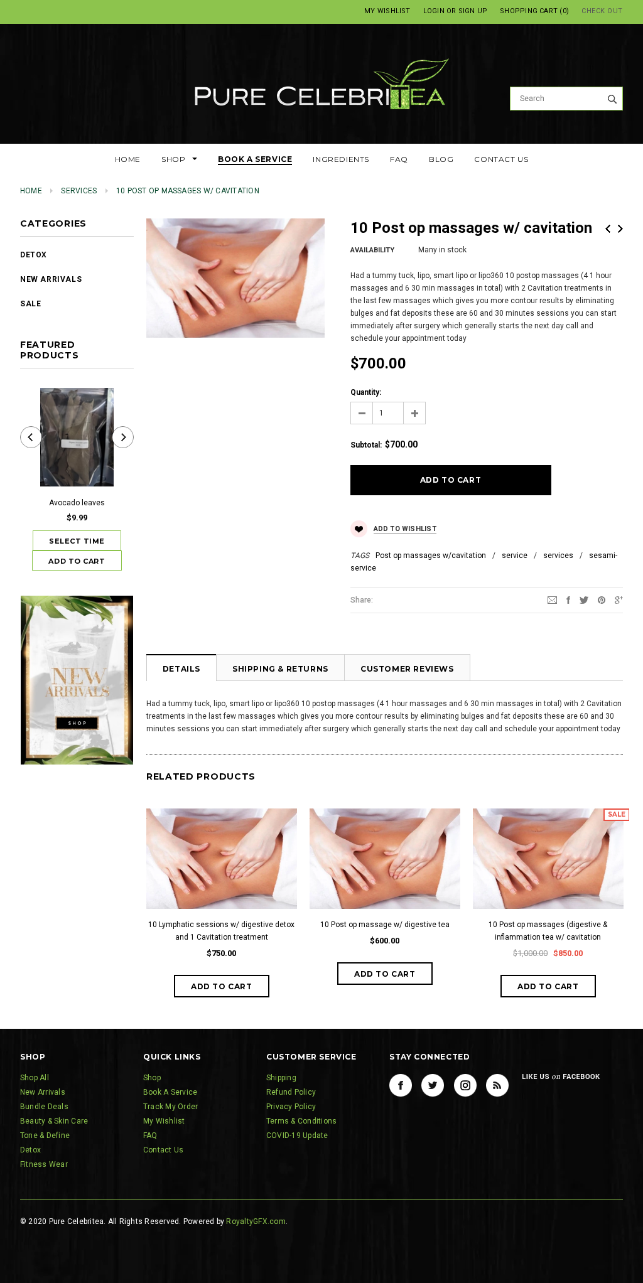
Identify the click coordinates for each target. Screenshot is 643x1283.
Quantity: (365, 392)
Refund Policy (291, 1092)
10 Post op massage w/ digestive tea (385, 924)
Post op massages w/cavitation (431, 555)
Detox (33, 254)
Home (31, 190)
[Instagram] (465, 1085)
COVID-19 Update (297, 1135)
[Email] (552, 599)
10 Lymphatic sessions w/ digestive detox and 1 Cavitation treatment (221, 931)
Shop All (34, 1077)
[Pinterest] (601, 599)
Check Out (602, 11)
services (558, 555)
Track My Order (170, 1106)
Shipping (281, 1077)
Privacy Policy (291, 1106)
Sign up (473, 11)
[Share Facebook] (568, 599)
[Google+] (619, 599)
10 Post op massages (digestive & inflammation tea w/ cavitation (548, 931)
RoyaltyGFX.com (255, 1221)
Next (620, 229)
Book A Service (170, 1092)
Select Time (77, 541)
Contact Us (163, 1150)
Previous (607, 229)
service (514, 555)
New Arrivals (51, 279)
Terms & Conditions (301, 1121)
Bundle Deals (44, 1106)
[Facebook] (400, 1085)
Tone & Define (45, 1135)
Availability (372, 250)
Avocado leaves (77, 502)
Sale (30, 303)
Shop (152, 1077)
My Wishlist (387, 11)
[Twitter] (584, 599)
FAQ (150, 1135)
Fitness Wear (44, 1164)
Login (434, 11)
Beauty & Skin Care (54, 1121)
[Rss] (497, 1085)
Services (79, 190)
